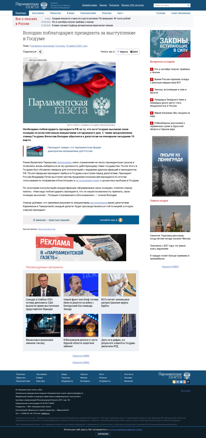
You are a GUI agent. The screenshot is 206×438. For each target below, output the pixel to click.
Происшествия (88, 13)
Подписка (114, 5)
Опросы (84, 374)
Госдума (160, 13)
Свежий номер (89, 5)
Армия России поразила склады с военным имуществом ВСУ (169, 81)
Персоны (66, 378)
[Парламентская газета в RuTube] (188, 381)
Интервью (85, 381)
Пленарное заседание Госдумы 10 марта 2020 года (58, 46)
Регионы (103, 378)
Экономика (38, 13)
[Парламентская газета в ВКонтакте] (177, 381)
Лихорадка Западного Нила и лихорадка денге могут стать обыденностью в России (168, 102)
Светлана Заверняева (38, 60)
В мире (70, 13)
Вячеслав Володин (46, 229)
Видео (64, 374)
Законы (103, 5)
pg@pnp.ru (45, 413)
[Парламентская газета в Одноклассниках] (184, 381)
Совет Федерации (180, 13)
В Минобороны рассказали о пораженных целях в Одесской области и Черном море (167, 126)
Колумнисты (105, 381)
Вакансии (128, 381)
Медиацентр (67, 381)
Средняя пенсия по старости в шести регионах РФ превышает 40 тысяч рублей (87, 18)
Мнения (83, 378)
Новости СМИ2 (81, 355)
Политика (21, 13)
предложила (64, 162)
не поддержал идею (88, 180)
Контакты (128, 374)
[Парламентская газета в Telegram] (181, 381)
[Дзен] (134, 51)
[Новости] (122, 51)
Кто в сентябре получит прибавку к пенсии (67, 22)
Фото (101, 374)
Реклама (128, 378)
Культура (106, 13)
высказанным (98, 202)
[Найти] (188, 5)
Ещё (119, 13)
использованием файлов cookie (125, 429)
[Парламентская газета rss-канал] (174, 381)
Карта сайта (185, 391)
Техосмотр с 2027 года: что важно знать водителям (168, 247)
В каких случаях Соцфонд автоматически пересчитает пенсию (77, 25)
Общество (55, 13)
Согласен (103, 434)
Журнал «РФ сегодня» (132, 5)
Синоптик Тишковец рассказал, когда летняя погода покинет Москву (170, 237)
